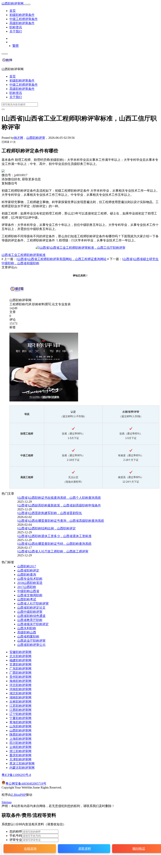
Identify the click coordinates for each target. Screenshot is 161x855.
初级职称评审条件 (22, 15)
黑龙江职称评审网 (22, 763)
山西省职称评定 (28, 570)
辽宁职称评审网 (20, 714)
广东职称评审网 (20, 668)
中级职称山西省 (28, 591)
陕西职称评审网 (20, 734)
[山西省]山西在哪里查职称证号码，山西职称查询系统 (54, 543)
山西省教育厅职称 (29, 620)
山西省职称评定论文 (31, 607)
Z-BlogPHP (18, 794)
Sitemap (7, 802)
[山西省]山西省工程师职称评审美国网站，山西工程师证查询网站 (61, 259)
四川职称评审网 (20, 743)
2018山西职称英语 (29, 582)
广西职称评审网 (20, 672)
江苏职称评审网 (20, 705)
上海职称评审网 (20, 738)
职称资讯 (15, 27)
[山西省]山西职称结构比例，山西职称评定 (46, 528)
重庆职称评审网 (20, 755)
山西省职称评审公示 (31, 644)
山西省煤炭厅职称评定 (33, 624)
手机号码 (15, 835)
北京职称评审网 (20, 656)
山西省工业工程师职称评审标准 (24, 255)
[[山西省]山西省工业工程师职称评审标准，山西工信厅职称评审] (80, 247)
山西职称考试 (26, 599)
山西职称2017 (26, 566)
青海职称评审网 (20, 722)
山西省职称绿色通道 (31, 616)
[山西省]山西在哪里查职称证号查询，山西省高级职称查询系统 (60, 520)
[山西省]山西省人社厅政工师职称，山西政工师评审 (52, 551)
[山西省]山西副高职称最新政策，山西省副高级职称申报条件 (59, 505)
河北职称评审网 (20, 685)
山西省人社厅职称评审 (33, 603)
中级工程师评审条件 (23, 19)
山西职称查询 (26, 574)
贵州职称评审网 (20, 676)
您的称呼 (15, 831)
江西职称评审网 (20, 709)
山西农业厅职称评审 (31, 640)
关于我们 (15, 31)
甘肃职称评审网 (20, 664)
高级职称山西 (26, 632)
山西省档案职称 (28, 636)
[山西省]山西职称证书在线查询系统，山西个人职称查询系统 (59, 497)
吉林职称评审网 (20, 701)
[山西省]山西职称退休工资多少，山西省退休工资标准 (54, 536)
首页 (12, 10)
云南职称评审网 (20, 747)
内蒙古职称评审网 (22, 767)
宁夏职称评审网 (20, 718)
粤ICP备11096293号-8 (16, 775)
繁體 (15, 45)
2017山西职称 (26, 587)
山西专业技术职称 (29, 578)
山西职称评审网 (13, 3)
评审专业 (15, 839)
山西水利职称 (26, 628)
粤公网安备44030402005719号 (25, 783)
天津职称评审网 (20, 759)
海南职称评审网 (20, 681)
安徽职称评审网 (20, 652)
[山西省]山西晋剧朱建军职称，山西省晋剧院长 (49, 513)
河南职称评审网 (20, 689)
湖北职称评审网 (20, 693)
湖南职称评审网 (20, 697)
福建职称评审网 (20, 660)
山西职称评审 (35, 137)
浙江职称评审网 (20, 751)
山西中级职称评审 (29, 611)
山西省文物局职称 (29, 595)
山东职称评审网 (20, 726)
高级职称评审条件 (22, 23)
